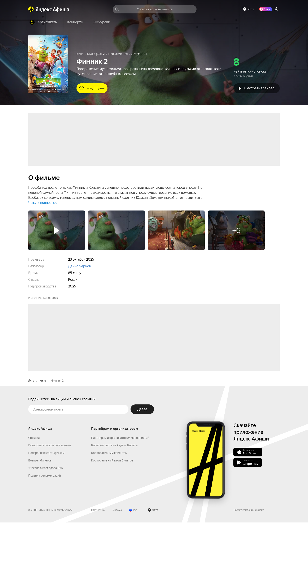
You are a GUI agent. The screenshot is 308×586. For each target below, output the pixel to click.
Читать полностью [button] (42, 203)
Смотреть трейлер (259, 88)
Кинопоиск (50, 297)
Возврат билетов (40, 524)
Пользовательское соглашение (49, 509)
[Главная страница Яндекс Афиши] (31, 9)
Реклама (117, 573)
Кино (43, 444)
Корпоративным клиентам (109, 516)
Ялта (31, 444)
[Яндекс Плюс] (265, 9)
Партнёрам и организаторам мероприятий (120, 501)
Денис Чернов (79, 266)
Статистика (98, 573)
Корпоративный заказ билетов (112, 524)
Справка (34, 501)
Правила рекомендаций (44, 539)
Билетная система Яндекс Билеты (114, 509)
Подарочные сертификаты (46, 516)
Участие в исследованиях (45, 531)
